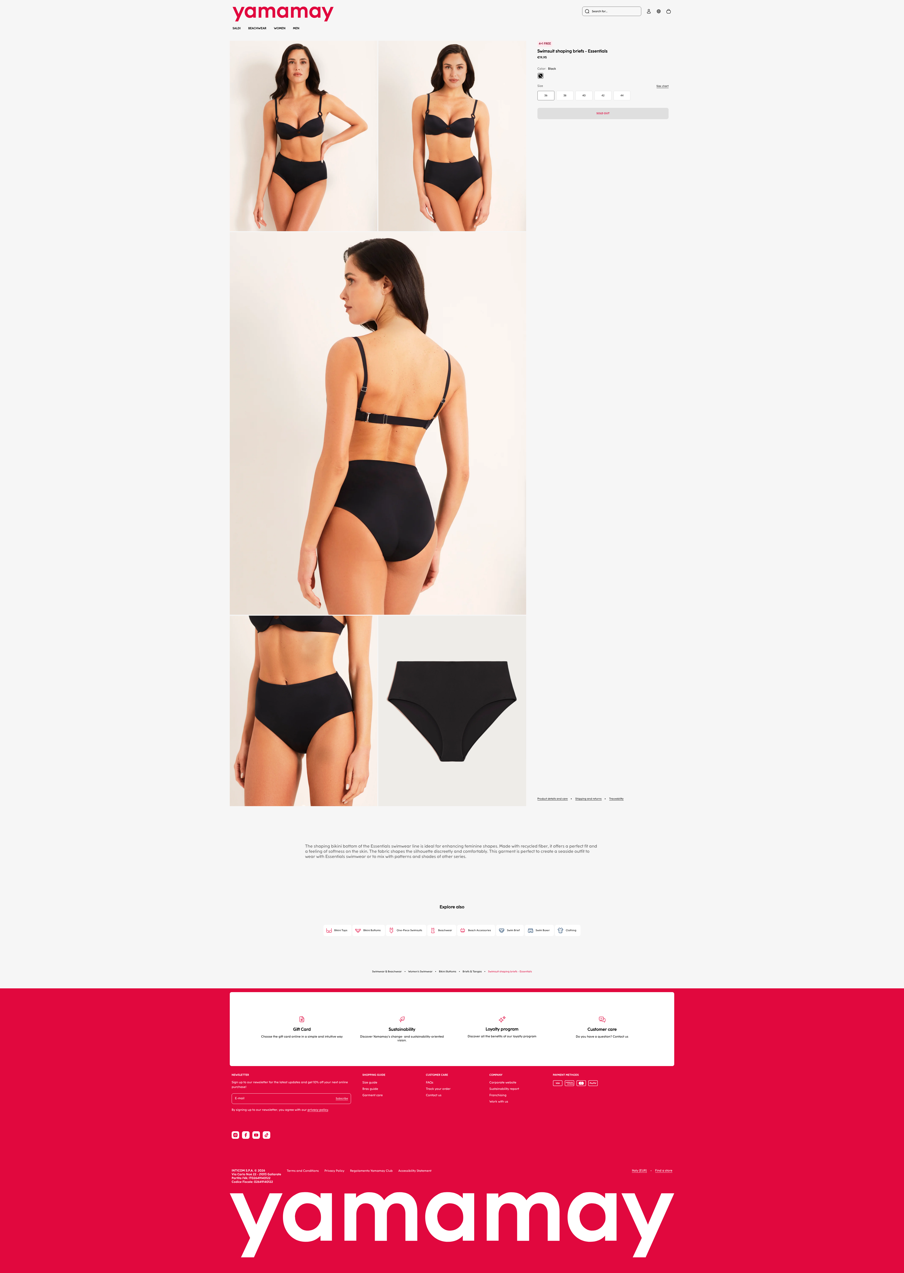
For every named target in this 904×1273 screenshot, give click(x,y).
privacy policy (317, 1110)
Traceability (616, 798)
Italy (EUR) (639, 1170)
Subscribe (342, 1098)
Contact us (433, 1095)
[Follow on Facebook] (246, 1135)
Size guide (369, 1082)
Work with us (498, 1101)
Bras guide (370, 1089)
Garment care (372, 1095)
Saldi (237, 28)
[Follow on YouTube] (256, 1135)
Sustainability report (504, 1089)
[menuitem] (611, 11)
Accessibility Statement (415, 1171)
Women (280, 28)
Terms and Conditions (303, 1171)
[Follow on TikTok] (266, 1135)
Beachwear (257, 28)
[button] (303, 136)
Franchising (497, 1095)
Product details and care (552, 798)
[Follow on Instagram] (235, 1135)
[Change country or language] (658, 11)
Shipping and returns (588, 798)
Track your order (438, 1089)
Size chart (663, 86)
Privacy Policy (334, 1171)
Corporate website (503, 1082)
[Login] (649, 11)
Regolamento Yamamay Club (371, 1171)
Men (296, 28)
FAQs (429, 1082)
